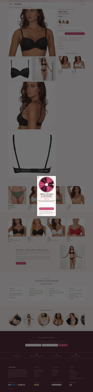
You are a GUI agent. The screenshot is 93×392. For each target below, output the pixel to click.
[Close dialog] (38, 177)
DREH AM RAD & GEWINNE (46, 208)
